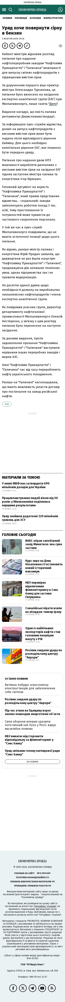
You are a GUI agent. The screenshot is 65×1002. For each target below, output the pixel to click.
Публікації (21, 18)
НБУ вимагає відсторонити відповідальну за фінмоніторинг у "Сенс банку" (29, 739)
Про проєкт (44, 873)
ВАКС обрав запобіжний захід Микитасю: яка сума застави (43, 544)
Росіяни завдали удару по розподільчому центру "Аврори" (43, 653)
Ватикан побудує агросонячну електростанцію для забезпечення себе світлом (30, 688)
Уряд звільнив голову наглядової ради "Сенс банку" (32, 752)
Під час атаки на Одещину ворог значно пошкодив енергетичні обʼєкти (32, 712)
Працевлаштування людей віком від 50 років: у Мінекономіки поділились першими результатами (30, 501)
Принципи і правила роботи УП (32, 885)
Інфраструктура (53, 18)
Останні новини (16, 678)
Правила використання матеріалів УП (32, 881)
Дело (53, 104)
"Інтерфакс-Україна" (45, 906)
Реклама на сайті (24, 873)
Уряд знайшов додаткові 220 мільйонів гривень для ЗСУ (30, 518)
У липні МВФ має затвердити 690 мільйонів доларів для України (26, 485)
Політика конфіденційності (32, 877)
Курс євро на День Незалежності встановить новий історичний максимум (44, 566)
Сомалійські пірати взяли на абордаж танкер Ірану (43, 610)
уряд (6, 404)
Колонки (35, 18)
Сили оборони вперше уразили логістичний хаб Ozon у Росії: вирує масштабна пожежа (30, 725)
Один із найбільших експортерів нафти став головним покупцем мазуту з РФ (42, 633)
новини (7, 18)
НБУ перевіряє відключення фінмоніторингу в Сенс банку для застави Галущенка (41, 590)
